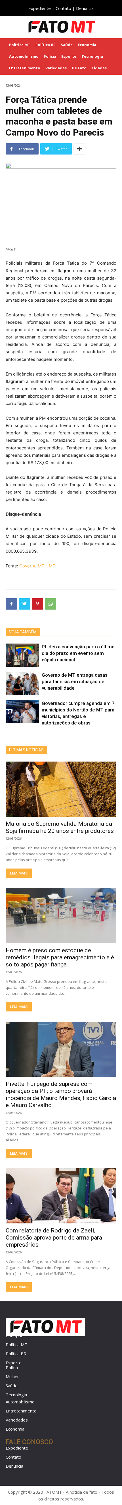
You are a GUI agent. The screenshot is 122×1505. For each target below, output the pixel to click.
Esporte (14, 1362)
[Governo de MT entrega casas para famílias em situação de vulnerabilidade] (22, 683)
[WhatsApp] (50, 604)
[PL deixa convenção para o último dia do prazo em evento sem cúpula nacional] (22, 655)
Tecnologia (16, 1394)
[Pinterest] (37, 604)
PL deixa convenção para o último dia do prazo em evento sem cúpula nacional (78, 653)
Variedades (17, 1420)
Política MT (16, 1344)
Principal (14, 1335)
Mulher (12, 1376)
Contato (63, 8)
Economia (15, 1429)
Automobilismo (20, 1402)
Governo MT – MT (37, 566)
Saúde (12, 1385)
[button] (114, 26)
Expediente (39, 8)
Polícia (12, 1367)
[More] (79, 149)
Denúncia (85, 8)
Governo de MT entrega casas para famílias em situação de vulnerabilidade (75, 681)
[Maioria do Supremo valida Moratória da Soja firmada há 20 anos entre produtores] (61, 789)
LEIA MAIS (19, 873)
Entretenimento (21, 1411)
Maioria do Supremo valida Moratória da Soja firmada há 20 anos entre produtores (60, 827)
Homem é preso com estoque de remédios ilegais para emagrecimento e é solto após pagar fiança (60, 957)
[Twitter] (24, 604)
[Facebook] (11, 604)
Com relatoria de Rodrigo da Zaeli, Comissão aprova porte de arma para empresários (54, 1237)
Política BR (16, 1353)
